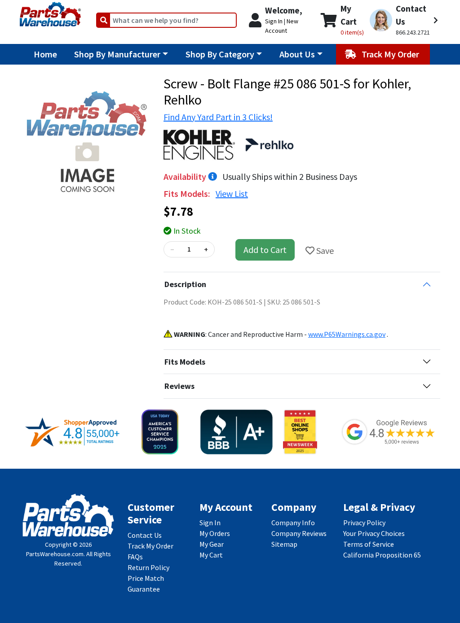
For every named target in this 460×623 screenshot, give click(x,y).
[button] (403, 20)
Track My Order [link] (150, 545)
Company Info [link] (293, 522)
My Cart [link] (211, 554)
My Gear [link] (211, 544)
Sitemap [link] (284, 544)
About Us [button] (297, 54)
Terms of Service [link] (368, 544)
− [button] (172, 249)
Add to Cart (265, 249)
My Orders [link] (214, 533)
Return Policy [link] (148, 567)
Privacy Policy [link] (364, 522)
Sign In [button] (274, 21)
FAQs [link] (135, 556)
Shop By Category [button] (220, 54)
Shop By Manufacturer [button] (117, 54)
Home (45, 54)
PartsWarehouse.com (55, 554)
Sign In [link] (210, 522)
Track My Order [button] (391, 54)
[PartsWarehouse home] (50, 11)
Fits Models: (188, 193)
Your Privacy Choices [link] (374, 533)
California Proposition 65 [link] (382, 554)
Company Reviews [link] (299, 533)
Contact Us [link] (145, 535)
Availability (186, 176)
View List (232, 193)
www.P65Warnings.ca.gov (346, 334)
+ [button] (206, 249)
